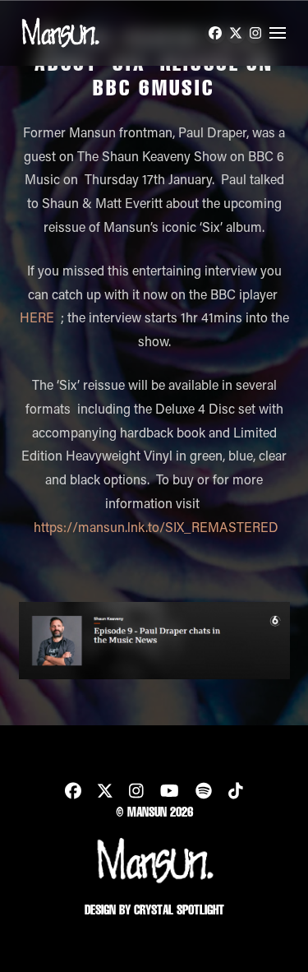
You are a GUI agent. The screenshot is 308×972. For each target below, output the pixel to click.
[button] (277, 33)
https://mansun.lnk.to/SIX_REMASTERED (156, 526)
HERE (37, 317)
